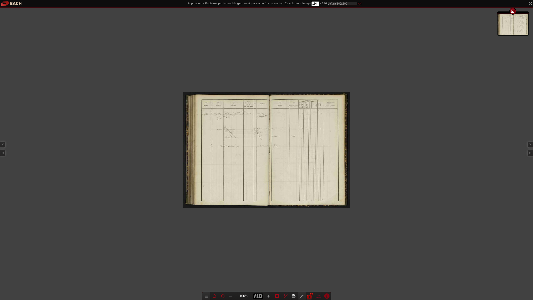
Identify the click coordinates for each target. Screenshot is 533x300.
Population (195, 3)
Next (530, 145)
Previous (2, 145)
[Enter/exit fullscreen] (530, 3)
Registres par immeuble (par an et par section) (235, 3)
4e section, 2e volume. (285, 3)
